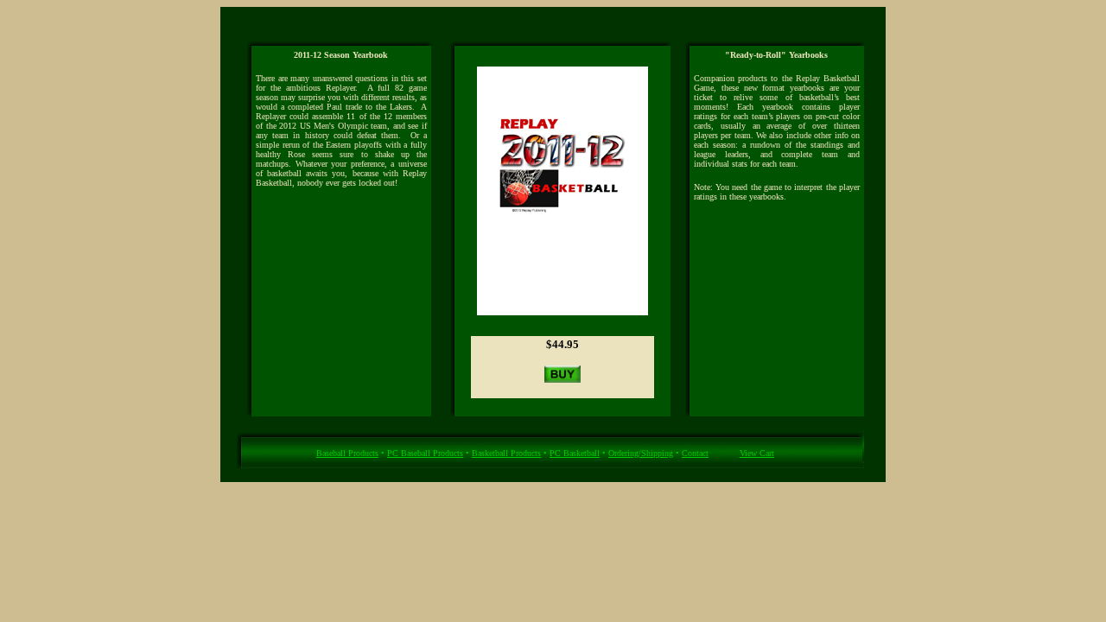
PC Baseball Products (425, 453)
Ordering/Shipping (640, 453)
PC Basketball (575, 453)
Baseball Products (347, 453)
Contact (695, 453)
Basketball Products (506, 453)
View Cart (757, 453)
